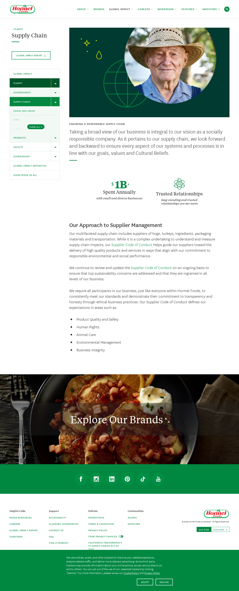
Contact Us (56, 530)
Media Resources (21, 517)
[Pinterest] (127, 479)
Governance (21, 156)
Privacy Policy (98, 530)
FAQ (51, 536)
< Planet (18, 29)
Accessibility (57, 517)
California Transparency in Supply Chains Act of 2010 (105, 546)
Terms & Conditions (101, 524)
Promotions (96, 517)
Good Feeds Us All (25, 175)
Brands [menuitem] (99, 9)
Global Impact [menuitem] (120, 9)
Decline (164, 582)
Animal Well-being (24, 110)
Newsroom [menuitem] (166, 9)
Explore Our (117, 419)
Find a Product (59, 542)
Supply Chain (21, 101)
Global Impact (29, 55)
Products (19, 137)
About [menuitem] (82, 9)
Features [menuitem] (188, 9)
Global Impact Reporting (29, 165)
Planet (17, 83)
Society (18, 147)
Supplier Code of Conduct (131, 244)
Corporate (219, 529)
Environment (22, 92)
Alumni (132, 517)
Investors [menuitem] (210, 9)
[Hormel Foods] (23, 9)
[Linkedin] (111, 479)
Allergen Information (63, 524)
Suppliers (134, 524)
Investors (16, 536)
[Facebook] (81, 479)
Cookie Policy (131, 573)
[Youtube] (158, 479)
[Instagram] (96, 479)
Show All (35, 126)
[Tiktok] (142, 479)
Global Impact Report (24, 530)
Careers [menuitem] (144, 9)
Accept (145, 582)
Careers (15, 524)
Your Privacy (103, 536)
